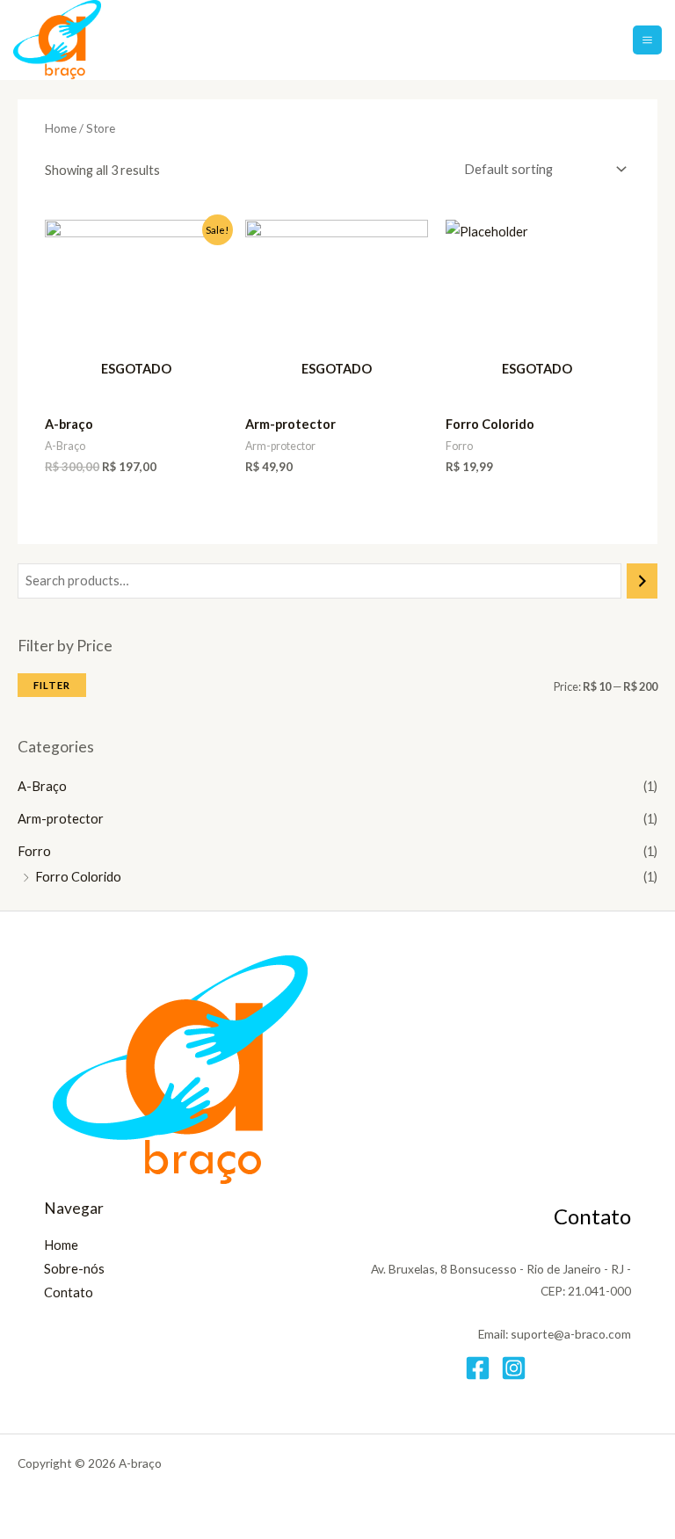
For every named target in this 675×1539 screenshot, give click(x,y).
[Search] (642, 581)
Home (60, 128)
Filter (51, 685)
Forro (34, 851)
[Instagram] (513, 1368)
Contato (68, 1292)
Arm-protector (61, 818)
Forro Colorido (78, 876)
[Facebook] (477, 1368)
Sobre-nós (74, 1268)
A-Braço (42, 786)
